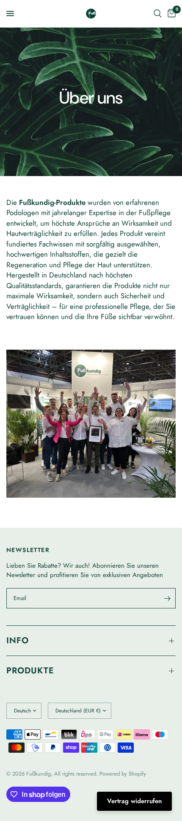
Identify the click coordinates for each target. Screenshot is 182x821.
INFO (17, 640)
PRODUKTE (30, 670)
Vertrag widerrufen (134, 801)
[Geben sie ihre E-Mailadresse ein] (167, 598)
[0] (170, 13)
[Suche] (158, 13)
